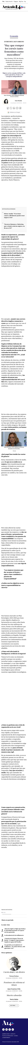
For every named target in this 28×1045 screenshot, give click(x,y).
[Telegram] (20, 108)
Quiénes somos (6, 1034)
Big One (21, 1)
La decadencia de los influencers (14, 935)
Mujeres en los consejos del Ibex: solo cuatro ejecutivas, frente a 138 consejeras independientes (14, 74)
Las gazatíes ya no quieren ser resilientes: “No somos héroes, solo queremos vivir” (14, 946)
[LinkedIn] (14, 108)
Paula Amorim (9, 1)
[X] (10, 108)
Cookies (16, 1035)
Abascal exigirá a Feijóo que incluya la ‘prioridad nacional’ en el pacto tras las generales (15, 930)
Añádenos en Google (15, 112)
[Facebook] (7, 108)
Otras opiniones (6, 953)
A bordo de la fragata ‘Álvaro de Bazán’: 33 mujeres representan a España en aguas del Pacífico (14, 940)
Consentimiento (6, 1037)
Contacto (12, 1034)
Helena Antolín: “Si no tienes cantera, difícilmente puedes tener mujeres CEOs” (14, 215)
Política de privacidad (7, 1035)
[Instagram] (6, 1029)
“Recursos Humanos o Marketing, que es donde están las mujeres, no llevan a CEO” (14, 226)
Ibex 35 (3, 912)
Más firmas (12, 1005)
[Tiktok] (13, 1029)
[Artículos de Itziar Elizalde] (5, 101)
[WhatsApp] (17, 108)
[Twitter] (3, 1029)
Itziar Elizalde (18, 100)
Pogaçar (16, 1)
